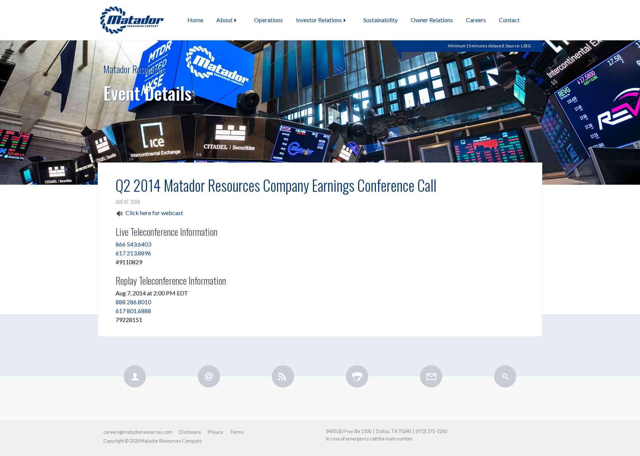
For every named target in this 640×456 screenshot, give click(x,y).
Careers (476, 19)
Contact (509, 19)
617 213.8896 (133, 252)
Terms (237, 432)
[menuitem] (195, 20)
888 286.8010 (133, 301)
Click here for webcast (154, 212)
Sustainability (380, 19)
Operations (268, 19)
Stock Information (471, 51)
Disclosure (190, 432)
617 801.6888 (133, 310)
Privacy (215, 432)
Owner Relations (432, 19)
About (224, 19)
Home (195, 19)
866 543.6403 (133, 244)
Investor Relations (319, 19)
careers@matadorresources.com (137, 432)
